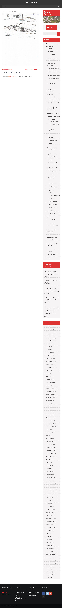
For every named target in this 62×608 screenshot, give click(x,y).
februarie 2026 (50, 332)
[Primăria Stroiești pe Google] (50, 593)
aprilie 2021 (49, 471)
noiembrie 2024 (50, 361)
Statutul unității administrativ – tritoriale (53, 224)
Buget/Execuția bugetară (53, 154)
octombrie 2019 (50, 524)
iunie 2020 (49, 500)
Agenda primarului (55, 121)
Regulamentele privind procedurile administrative (53, 231)
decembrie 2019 (50, 518)
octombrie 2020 (50, 489)
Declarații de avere (53, 71)
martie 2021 (49, 474)
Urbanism (50, 180)
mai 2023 (48, 409)
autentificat (11, 76)
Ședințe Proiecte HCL (54, 102)
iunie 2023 (49, 406)
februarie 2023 (50, 418)
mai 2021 (48, 468)
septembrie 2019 (50, 527)
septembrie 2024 (50, 367)
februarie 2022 (50, 441)
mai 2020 (48, 503)
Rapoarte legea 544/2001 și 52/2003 (53, 168)
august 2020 (49, 495)
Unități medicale (52, 201)
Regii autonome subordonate (51, 90)
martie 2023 (49, 415)
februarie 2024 (50, 382)
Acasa (47, 43)
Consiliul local (49, 94)
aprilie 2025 (49, 352)
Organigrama (51, 54)
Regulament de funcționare (51, 64)
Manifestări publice (53, 162)
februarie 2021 (50, 477)
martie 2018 (49, 577)
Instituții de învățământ (54, 195)
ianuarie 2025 (49, 358)
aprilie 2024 (49, 376)
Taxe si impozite (52, 183)
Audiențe (50, 143)
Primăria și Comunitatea (52, 129)
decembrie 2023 (50, 388)
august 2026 (49, 326)
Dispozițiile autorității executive (52, 244)
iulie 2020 (48, 497)
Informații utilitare (54, 124)
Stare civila (51, 177)
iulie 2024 (48, 370)
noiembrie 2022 (50, 423)
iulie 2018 (48, 569)
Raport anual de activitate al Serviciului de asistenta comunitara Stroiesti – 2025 (52, 290)
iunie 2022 (48, 432)
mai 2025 (48, 349)
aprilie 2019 (49, 542)
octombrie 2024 (50, 364)
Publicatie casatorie (7, 69)
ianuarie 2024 (49, 385)
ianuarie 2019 (49, 551)
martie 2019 (49, 545)
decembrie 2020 (50, 483)
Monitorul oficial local (51, 219)
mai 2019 (48, 539)
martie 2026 (49, 329)
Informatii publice (50, 135)
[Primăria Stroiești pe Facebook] (43, 593)
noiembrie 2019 (50, 521)
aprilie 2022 (49, 438)
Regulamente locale (53, 78)
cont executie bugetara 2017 (32, 69)
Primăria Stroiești (31, 2)
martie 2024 (49, 379)
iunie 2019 (48, 536)
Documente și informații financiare (53, 250)
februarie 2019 (50, 548)
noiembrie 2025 (50, 335)
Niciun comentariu (12, 11)
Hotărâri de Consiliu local (53, 113)
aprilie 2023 (49, 412)
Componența (51, 96)
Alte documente (52, 254)
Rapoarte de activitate (54, 116)
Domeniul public (52, 172)
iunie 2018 (48, 572)
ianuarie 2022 (49, 444)
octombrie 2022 (50, 426)
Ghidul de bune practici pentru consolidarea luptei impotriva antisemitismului (52, 273)
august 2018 (49, 566)
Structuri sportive (52, 204)
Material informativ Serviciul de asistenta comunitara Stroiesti (52, 299)
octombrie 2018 (50, 560)
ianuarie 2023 (49, 420)
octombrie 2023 (50, 394)
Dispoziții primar (52, 156)
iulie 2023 (48, 403)
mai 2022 (48, 435)
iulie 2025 (48, 346)
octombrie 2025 (50, 338)
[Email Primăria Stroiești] (47, 593)
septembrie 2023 (50, 397)
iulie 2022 (48, 429)
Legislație (50, 210)
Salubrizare (51, 174)
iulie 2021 (48, 462)
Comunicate (51, 119)
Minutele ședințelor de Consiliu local (53, 108)
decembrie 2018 (50, 554)
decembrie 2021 (50, 447)
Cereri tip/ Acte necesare (53, 75)
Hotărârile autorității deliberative (52, 238)
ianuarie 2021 (49, 480)
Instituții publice (52, 198)
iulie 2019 (48, 533)
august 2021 (49, 459)
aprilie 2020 (49, 506)
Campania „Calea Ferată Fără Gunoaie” (52, 281)
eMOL (47, 258)
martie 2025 (49, 355)
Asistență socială (52, 140)
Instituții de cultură (53, 207)
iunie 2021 (48, 465)
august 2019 (49, 530)
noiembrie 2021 (50, 450)
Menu (4, 6)
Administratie (49, 46)
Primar (50, 48)
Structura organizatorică (53, 59)
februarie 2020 (50, 512)
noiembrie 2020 (50, 486)
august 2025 (49, 343)
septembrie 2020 (50, 492)
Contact (48, 217)
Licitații (50, 159)
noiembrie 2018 (50, 557)
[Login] (43, 596)
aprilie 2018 (49, 574)
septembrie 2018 (50, 563)
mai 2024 (48, 373)
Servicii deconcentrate (54, 213)
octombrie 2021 (50, 453)
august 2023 (49, 400)
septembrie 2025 (50, 341)
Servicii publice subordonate (51, 84)
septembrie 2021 (50, 456)
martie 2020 (49, 509)
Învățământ (51, 192)
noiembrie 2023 (50, 391)
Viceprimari (51, 51)
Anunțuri (50, 137)
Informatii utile (50, 190)
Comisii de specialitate (54, 68)
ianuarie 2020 (49, 515)
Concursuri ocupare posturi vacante (52, 148)
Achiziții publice (52, 186)
